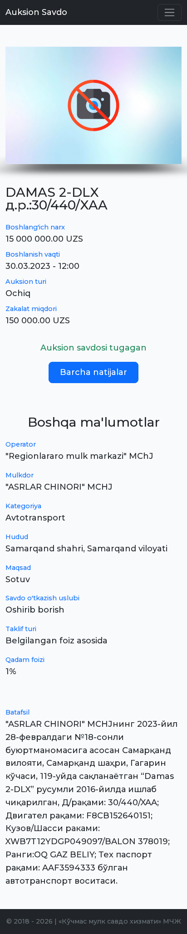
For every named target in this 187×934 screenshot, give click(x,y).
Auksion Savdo (36, 12)
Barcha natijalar (93, 372)
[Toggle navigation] (169, 12)
